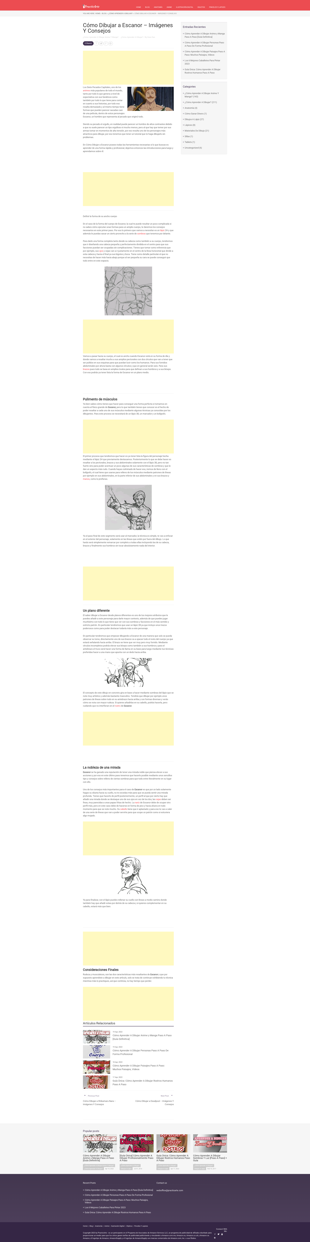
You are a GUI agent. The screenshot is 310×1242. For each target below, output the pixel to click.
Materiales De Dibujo (195, 130)
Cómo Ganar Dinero (194, 113)
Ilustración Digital (184, 7)
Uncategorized (192, 147)
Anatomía (158, 7)
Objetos (201, 7)
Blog (147, 7)
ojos (101, 251)
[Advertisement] (128, 68)
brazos (86, 369)
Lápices (188, 125)
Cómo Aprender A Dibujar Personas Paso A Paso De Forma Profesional (119, 1195)
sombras (141, 233)
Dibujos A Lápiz (192, 119)
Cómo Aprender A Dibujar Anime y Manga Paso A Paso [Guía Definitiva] (119, 1190)
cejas (158, 799)
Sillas (187, 136)
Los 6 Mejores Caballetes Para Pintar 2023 (105, 1207)
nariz (137, 802)
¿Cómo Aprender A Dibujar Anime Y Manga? (101, 37)
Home (138, 7)
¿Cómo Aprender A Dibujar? (198, 102)
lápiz (162, 230)
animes (86, 90)
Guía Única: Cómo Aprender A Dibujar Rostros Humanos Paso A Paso (118, 1212)
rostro (117, 706)
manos (86, 479)
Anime (169, 7)
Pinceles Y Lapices (217, 7)
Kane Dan (151, 37)
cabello (123, 809)
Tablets (188, 142)
